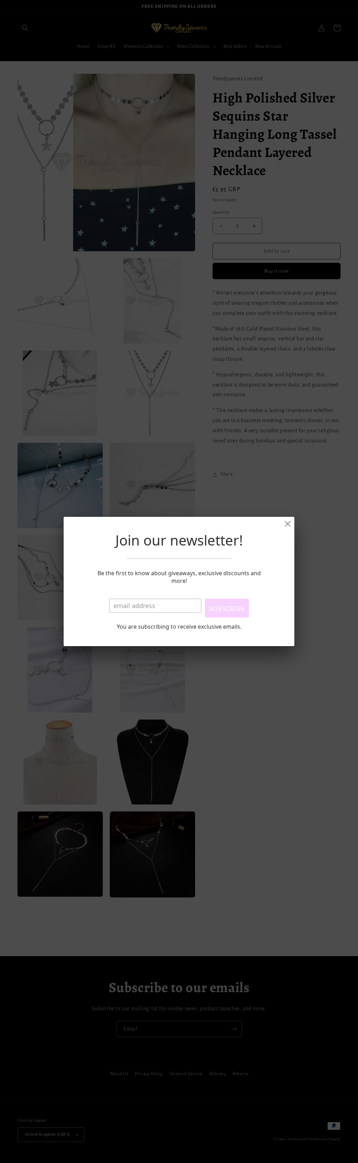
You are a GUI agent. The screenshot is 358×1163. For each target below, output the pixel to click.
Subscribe (227, 608)
